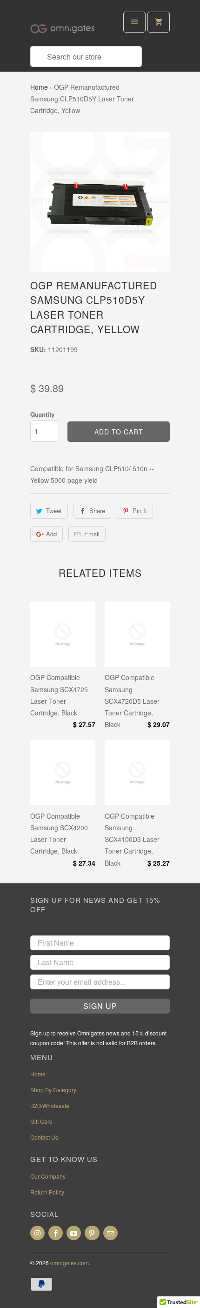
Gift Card (41, 1121)
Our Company (48, 1176)
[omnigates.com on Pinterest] (92, 1233)
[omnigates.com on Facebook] (55, 1233)
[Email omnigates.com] (110, 1233)
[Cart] (158, 22)
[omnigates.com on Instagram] (37, 1233)
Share (97, 510)
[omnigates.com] (67, 26)
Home (39, 87)
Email (92, 533)
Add (51, 533)
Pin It (140, 510)
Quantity (42, 414)
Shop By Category (53, 1090)
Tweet (54, 510)
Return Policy (47, 1192)
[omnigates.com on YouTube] (74, 1233)
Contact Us (44, 1137)
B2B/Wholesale (49, 1105)
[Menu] (134, 22)
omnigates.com (69, 1263)
